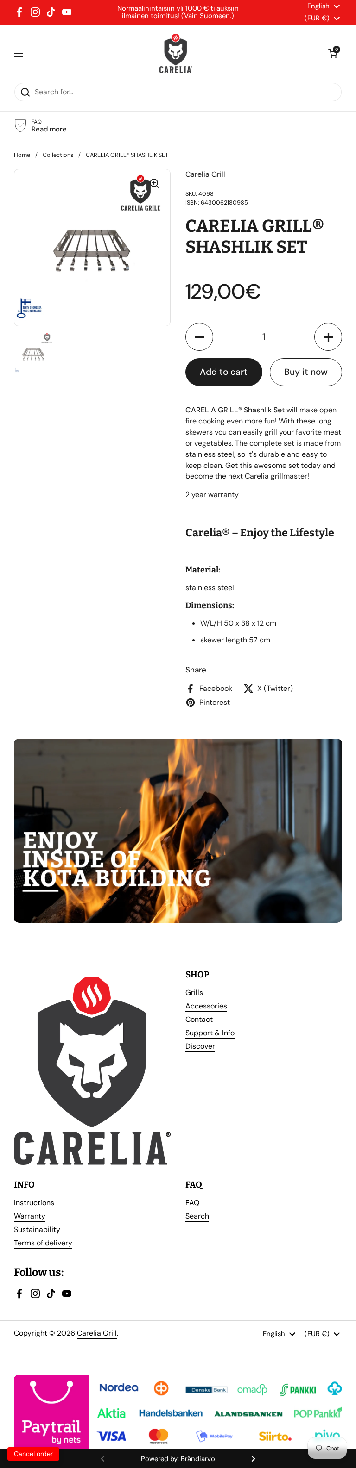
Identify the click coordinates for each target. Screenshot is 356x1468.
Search (197, 1216)
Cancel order (33, 1453)
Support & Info (210, 1033)
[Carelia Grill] (175, 53)
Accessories (206, 1006)
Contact (199, 1019)
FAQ (192, 1202)
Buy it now (306, 372)
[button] (199, 337)
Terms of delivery (43, 1243)
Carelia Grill (97, 1333)
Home (22, 155)
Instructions (34, 1202)
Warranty (29, 1216)
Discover (200, 1046)
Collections (58, 155)
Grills (194, 992)
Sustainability (37, 1229)
